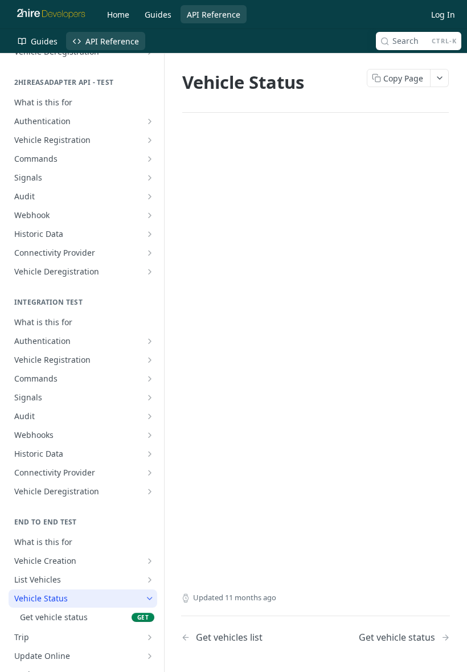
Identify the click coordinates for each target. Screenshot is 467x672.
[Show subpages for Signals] (149, 177)
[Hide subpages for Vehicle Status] (149, 598)
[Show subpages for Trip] (149, 637)
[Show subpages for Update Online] (149, 656)
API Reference (213, 14)
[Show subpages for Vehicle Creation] (149, 561)
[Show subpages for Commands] (149, 158)
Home (118, 14)
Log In (443, 14)
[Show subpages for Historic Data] (149, 234)
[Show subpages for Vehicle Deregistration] (149, 271)
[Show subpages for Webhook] (149, 215)
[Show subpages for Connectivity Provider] (149, 252)
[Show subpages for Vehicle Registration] (149, 140)
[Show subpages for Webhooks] (149, 435)
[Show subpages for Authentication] (149, 121)
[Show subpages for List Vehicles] (149, 579)
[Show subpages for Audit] (149, 196)
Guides (158, 14)
